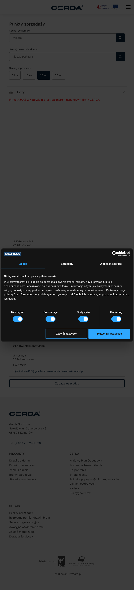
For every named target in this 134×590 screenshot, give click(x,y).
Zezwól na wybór (66, 333)
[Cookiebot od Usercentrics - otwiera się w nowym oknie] (114, 253)
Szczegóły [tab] (67, 263)
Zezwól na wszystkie (109, 333)
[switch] (50, 319)
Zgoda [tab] (23, 263)
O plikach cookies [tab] (111, 263)
